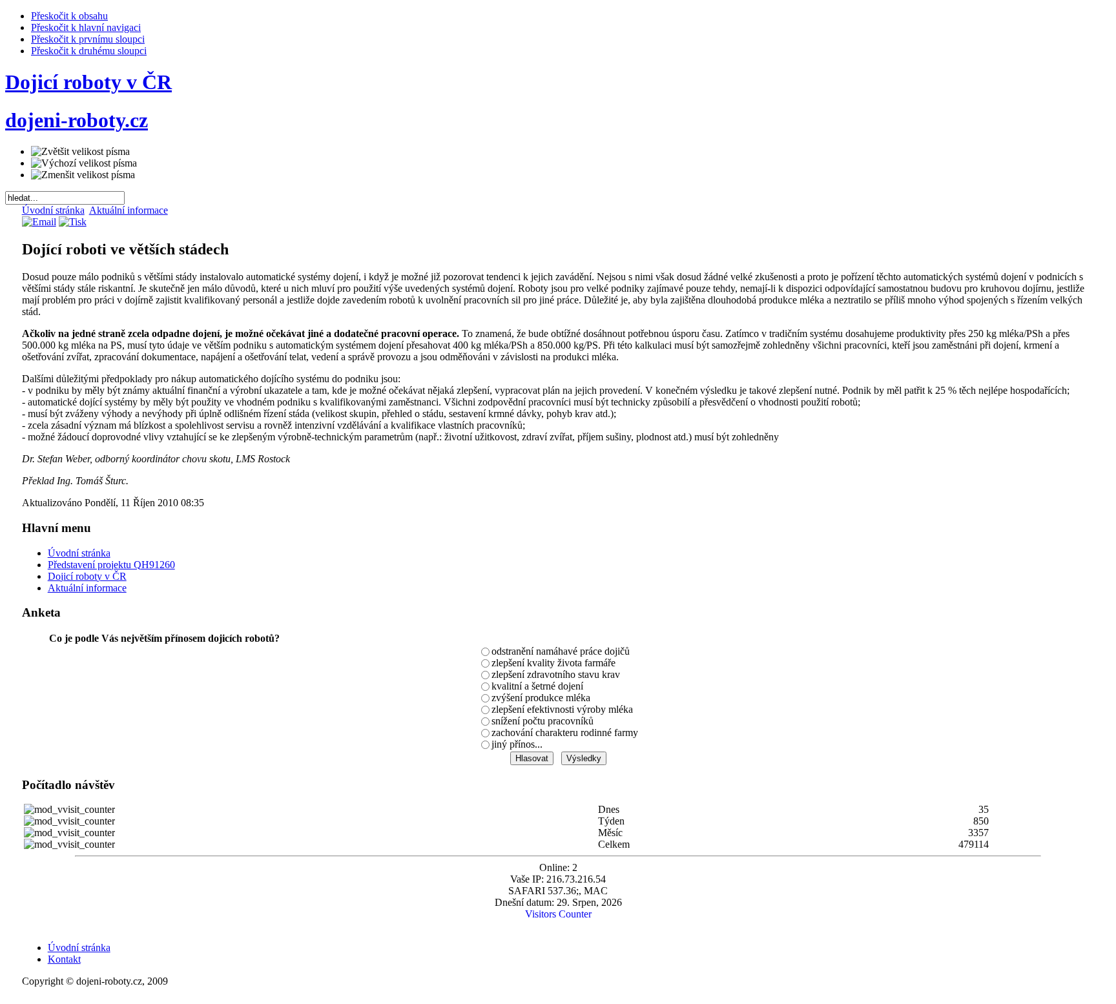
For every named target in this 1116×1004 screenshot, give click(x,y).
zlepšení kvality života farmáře (553, 662)
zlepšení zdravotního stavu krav (555, 674)
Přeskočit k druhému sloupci (89, 50)
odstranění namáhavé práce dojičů (560, 651)
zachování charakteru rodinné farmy (564, 732)
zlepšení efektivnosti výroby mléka (562, 709)
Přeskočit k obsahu (69, 15)
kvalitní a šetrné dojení (537, 686)
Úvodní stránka (53, 210)
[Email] (39, 221)
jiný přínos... (516, 744)
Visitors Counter (558, 913)
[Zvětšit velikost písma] (80, 152)
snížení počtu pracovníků (542, 720)
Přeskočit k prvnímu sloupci (88, 39)
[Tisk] (73, 221)
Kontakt (64, 959)
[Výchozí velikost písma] (84, 163)
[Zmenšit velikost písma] (83, 175)
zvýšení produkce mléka (540, 697)
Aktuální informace (128, 210)
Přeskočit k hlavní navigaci (86, 27)
